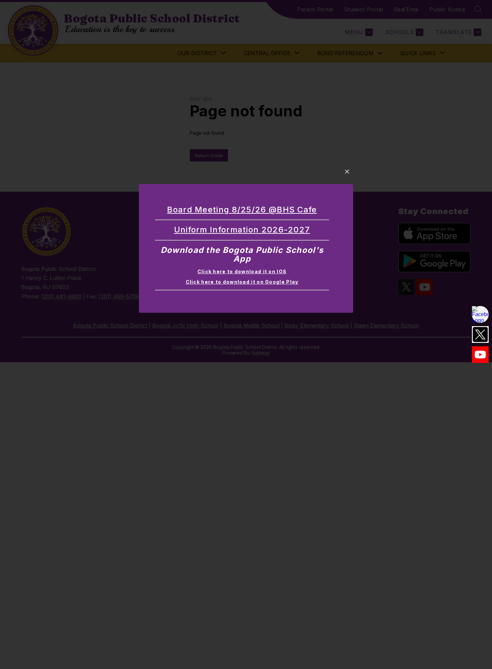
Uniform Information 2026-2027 (242, 229)
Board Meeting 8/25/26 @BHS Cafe (242, 209)
